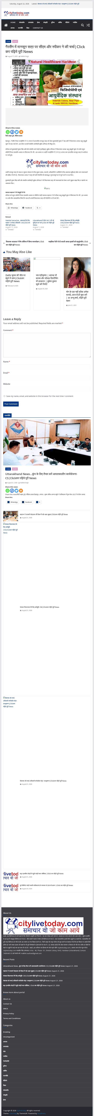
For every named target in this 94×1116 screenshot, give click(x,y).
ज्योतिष (75, 22)
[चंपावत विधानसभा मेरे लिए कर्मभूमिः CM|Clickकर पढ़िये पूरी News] (10, 609)
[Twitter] (17, 132)
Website (6, 384)
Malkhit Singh (24, 56)
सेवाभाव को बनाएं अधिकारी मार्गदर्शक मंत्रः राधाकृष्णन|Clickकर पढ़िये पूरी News (43, 781)
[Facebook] (12, 132)
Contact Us (38, 28)
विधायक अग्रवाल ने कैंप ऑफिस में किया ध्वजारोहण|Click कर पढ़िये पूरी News (25, 243)
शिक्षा (27, 28)
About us (6, 999)
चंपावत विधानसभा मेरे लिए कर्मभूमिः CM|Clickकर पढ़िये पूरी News (70, 221)
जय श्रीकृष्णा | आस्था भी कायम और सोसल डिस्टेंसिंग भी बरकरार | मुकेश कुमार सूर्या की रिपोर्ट (47, 280)
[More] (21, 132)
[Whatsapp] (8, 132)
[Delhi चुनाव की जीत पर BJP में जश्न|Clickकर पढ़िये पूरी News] (16, 259)
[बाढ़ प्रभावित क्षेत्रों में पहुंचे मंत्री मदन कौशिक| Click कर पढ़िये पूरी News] (10, 875)
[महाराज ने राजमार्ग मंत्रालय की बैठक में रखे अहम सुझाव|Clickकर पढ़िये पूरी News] (10, 516)
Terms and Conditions (12, 1018)
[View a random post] (88, 25)
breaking (6, 1032)
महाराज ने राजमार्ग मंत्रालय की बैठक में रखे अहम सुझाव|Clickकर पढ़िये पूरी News (44, 514)
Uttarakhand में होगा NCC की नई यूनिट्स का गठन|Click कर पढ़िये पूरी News (43, 222)
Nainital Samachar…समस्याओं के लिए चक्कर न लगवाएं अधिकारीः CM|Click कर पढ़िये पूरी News (18, 222)
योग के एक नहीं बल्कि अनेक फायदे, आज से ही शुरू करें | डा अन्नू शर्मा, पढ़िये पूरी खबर (77, 296)
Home (13, 22)
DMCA (5, 1009)
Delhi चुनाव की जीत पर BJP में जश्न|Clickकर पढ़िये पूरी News (16, 278)
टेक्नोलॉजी (6, 1061)
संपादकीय (22, 22)
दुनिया (53, 22)
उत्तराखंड (30, 22)
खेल (4, 1051)
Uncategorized (9, 1037)
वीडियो (67, 22)
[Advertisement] (47, 116)
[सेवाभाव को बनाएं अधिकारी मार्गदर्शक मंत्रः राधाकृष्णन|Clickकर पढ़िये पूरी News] (10, 782)
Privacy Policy (8, 1013)
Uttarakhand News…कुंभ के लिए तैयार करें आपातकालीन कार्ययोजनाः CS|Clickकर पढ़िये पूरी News (41, 476)
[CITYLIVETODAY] (43, 919)
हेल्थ (38, 22)
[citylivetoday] (6, 25)
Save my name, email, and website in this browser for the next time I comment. (39, 396)
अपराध (12, 28)
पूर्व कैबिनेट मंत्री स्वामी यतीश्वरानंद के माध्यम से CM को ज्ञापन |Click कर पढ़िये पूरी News (46, 885)
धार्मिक (60, 22)
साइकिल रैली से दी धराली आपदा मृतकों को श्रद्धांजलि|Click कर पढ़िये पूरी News (68, 243)
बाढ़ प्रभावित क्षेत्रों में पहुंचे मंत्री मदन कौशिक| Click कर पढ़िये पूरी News (42, 873)
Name (6, 361)
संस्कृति (45, 22)
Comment (8, 330)
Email (6, 373)
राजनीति (20, 28)
